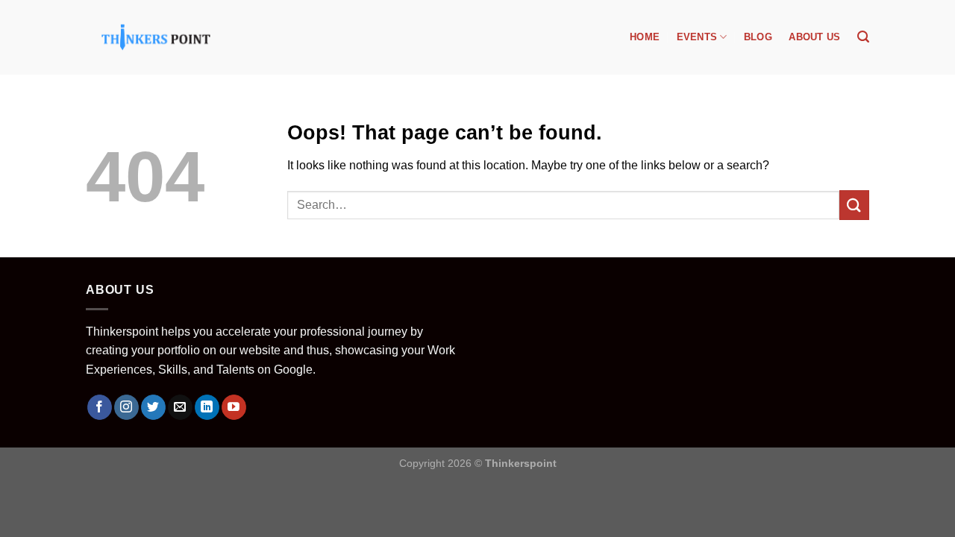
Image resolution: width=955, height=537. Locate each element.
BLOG (758, 37)
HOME (645, 37)
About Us (814, 37)
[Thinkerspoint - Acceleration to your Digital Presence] (156, 37)
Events (697, 37)
